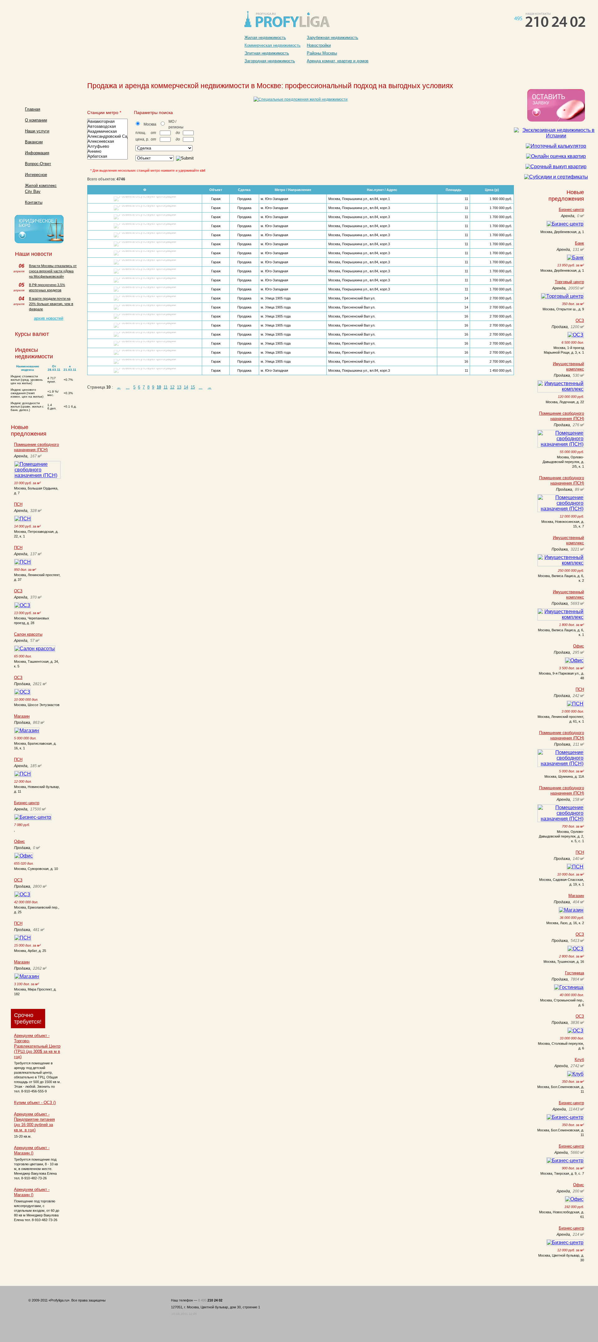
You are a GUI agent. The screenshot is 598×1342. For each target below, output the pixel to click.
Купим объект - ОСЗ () (35, 1102)
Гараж (216, 199)
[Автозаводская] (107, 126)
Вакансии (34, 142)
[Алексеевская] (107, 141)
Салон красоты (28, 634)
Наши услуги (37, 131)
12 (172, 387)
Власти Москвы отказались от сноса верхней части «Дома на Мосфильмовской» (53, 271)
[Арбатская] (107, 156)
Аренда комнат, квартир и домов (337, 61)
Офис (19, 841)
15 (193, 387)
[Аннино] (107, 151)
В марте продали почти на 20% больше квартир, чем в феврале (51, 304)
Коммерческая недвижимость (272, 45)
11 (166, 387)
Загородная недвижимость (269, 61)
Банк (579, 243)
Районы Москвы (322, 53)
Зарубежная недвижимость (332, 37)
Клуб (579, 1059)
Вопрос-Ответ (38, 163)
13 (179, 387)
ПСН (18, 504)
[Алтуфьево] (107, 146)
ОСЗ (18, 591)
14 (186, 387)
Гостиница (574, 973)
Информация (37, 152)
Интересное (36, 174)
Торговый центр (569, 281)
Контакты (33, 202)
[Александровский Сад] (107, 136)
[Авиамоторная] (107, 121)
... (128, 387)
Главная (32, 109)
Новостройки (319, 45)
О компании (36, 120)
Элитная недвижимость (266, 53)
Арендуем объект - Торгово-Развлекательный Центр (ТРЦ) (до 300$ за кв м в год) (37, 1046)
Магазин (22, 716)
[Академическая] (107, 131)
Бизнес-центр (26, 802)
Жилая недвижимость (265, 37)
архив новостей (48, 318)
